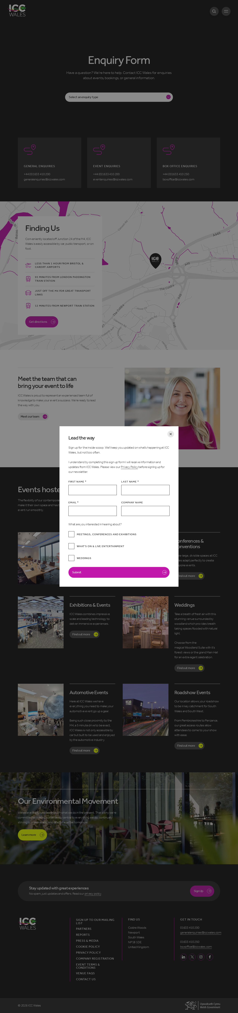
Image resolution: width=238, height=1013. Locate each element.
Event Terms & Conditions (88, 966)
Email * (73, 502)
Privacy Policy (129, 467)
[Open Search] (214, 11)
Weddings (84, 558)
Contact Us (86, 979)
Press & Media (87, 940)
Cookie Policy (88, 946)
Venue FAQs (85, 973)
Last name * (130, 481)
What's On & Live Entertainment (100, 546)
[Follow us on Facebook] (210, 957)
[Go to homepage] (16, 10)
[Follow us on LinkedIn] (183, 957)
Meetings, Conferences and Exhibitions (106, 534)
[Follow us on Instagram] (201, 957)
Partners (83, 929)
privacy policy (93, 894)
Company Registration (95, 958)
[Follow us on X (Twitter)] (192, 957)
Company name (132, 502)
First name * (77, 481)
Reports (83, 934)
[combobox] (119, 97)
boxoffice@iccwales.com (196, 947)
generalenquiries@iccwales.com (200, 932)
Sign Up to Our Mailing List (95, 921)
